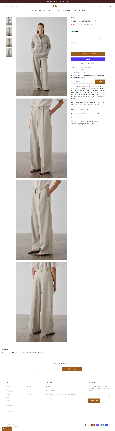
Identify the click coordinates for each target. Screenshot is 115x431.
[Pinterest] (80, 117)
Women (40, 352)
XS (73, 42)
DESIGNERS (42, 10)
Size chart (102, 39)
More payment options (88, 63)
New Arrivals (30, 386)
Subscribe (94, 400)
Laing (73, 17)
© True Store (10, 424)
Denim (3, 352)
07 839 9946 (50, 390)
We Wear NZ (32, 352)
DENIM (57, 10)
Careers (7, 397)
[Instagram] (50, 398)
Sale (17, 352)
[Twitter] (78, 117)
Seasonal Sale (24, 352)
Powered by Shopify (13, 426)
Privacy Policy (9, 403)
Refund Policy (9, 406)
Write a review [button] (72, 369)
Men (28, 392)
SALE (83, 10)
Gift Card (29, 389)
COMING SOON (66, 10)
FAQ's (7, 389)
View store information (79, 72)
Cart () (108, 6)
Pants (12, 352)
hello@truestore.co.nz (52, 386)
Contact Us (8, 386)
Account (94, 6)
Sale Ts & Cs (9, 392)
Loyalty (7, 394)
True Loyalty (6, 429)
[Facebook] (76, 117)
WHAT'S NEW (33, 10)
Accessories (30, 394)
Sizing (7, 408)
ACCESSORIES (76, 10)
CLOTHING (50, 10)
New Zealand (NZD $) (10, 6)
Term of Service (10, 411)
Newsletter (8, 400)
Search (101, 6)
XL (92, 42)
